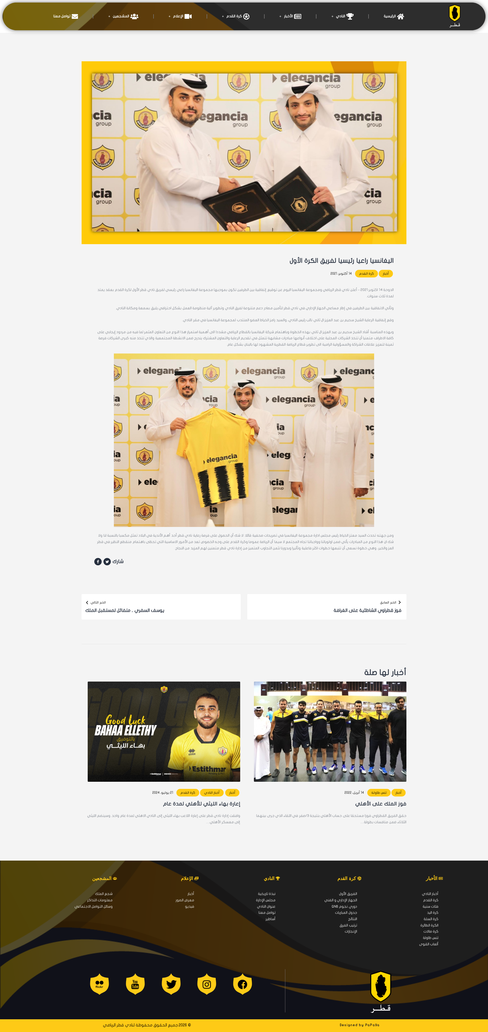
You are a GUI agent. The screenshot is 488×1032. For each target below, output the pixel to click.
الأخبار (288, 16)
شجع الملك (104, 894)
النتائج (352, 919)
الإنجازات (351, 931)
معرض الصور (185, 900)
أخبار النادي (212, 792)
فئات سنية (430, 906)
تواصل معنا (61, 16)
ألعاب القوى (428, 944)
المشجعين (121, 16)
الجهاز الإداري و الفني (340, 900)
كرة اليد (432, 913)
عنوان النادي (266, 906)
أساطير (271, 919)
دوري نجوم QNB (344, 906)
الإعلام (178, 16)
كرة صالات (430, 931)
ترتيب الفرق (348, 925)
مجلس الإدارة (266, 900)
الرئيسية (390, 16)
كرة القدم (234, 16)
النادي (340, 16)
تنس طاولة (379, 792)
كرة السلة (431, 919)
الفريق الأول (348, 894)
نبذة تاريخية (267, 894)
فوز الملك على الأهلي (380, 803)
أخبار (386, 273)
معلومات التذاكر (100, 900)
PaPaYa (372, 1025)
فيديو (189, 906)
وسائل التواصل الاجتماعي (93, 906)
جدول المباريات (346, 913)
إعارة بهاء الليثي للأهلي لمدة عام (201, 803)
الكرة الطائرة (429, 925)
